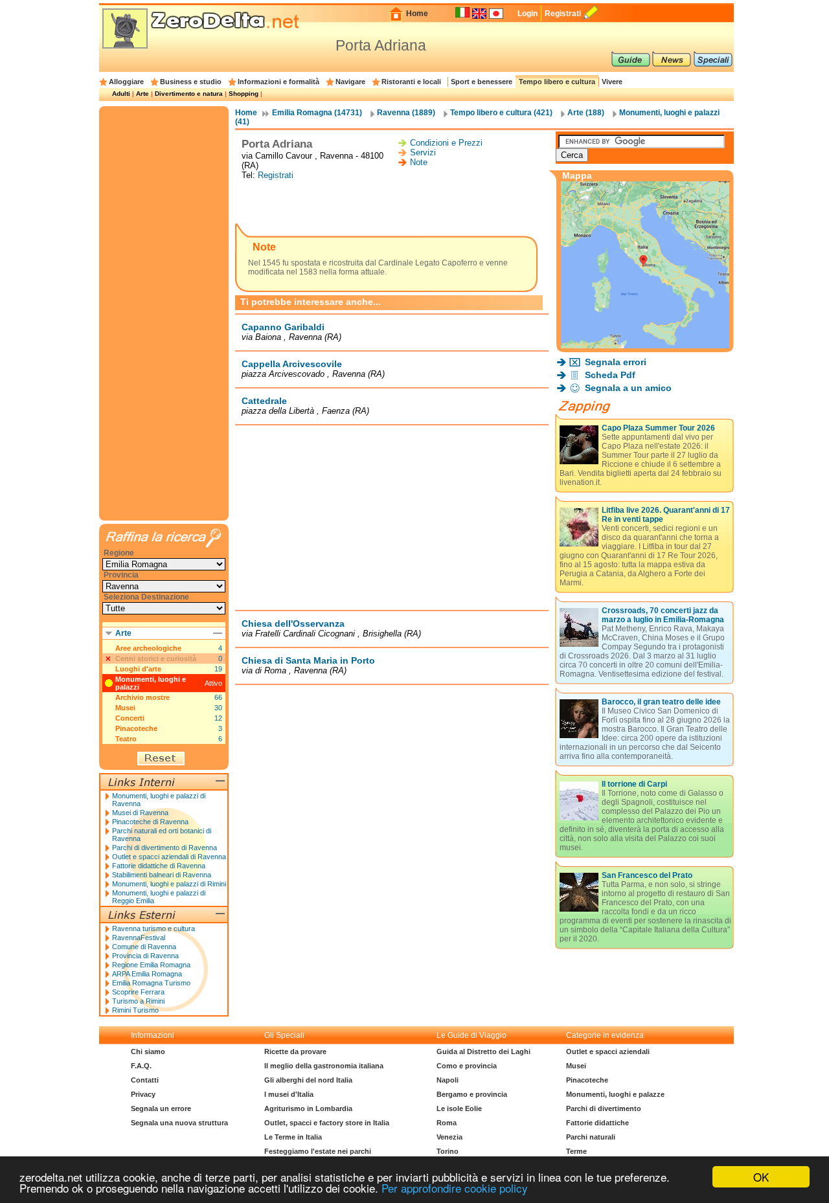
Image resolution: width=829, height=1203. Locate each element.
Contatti (145, 1080)
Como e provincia (467, 1066)
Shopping (243, 93)
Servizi (423, 152)
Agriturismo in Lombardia (308, 1108)
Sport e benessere (481, 81)
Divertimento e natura (189, 93)
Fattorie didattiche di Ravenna (158, 866)
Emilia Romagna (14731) (317, 112)
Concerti (129, 718)
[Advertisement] (391, 202)
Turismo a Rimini (138, 1001)
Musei (125, 708)
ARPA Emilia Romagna (147, 974)
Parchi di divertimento (603, 1108)
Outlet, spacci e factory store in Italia (326, 1123)
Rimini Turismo (135, 1010)
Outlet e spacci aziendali (608, 1051)
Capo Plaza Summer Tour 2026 (658, 428)
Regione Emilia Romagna (151, 965)
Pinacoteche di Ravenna (150, 822)
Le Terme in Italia (293, 1137)
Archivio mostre (142, 697)
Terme (576, 1151)
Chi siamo (148, 1051)
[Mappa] (645, 344)
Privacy (143, 1094)
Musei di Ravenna (140, 812)
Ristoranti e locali (411, 81)
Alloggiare (126, 81)
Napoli (448, 1080)
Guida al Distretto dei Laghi (483, 1051)
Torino (448, 1151)
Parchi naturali (590, 1137)
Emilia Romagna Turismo (151, 983)
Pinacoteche (136, 728)
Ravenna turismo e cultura (153, 928)
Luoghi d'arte (138, 669)
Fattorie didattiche (597, 1123)
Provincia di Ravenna (145, 956)
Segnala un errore (161, 1108)
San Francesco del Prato (647, 875)
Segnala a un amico (628, 388)
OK (761, 1177)
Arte (142, 93)
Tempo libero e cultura (557, 81)
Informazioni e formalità (278, 81)
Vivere (612, 81)
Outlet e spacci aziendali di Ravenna (169, 856)
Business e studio (190, 81)
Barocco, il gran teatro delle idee (661, 701)
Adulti (121, 93)
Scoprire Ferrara (138, 992)
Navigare (350, 81)
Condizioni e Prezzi (446, 143)
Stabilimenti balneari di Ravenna (161, 875)
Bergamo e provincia (472, 1094)
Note (418, 162)
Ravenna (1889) (406, 112)
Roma (447, 1123)
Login (527, 13)
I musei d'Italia (288, 1094)
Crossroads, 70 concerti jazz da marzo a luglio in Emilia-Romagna (663, 615)
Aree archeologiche (148, 648)
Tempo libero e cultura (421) (501, 112)
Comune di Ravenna (144, 946)
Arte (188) (585, 112)
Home (417, 13)
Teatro (126, 739)
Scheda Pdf (610, 375)
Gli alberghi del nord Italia (308, 1080)
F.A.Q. (141, 1066)
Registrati (563, 13)
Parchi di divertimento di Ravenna (164, 847)
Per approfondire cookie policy (454, 1188)
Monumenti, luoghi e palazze (615, 1094)
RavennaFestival (138, 937)
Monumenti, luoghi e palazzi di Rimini (169, 884)
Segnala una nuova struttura (179, 1123)
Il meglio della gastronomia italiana (323, 1066)
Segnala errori (615, 362)
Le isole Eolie (459, 1108)
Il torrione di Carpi (634, 784)
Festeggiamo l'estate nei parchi (317, 1151)
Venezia (449, 1137)
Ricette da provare (295, 1051)
